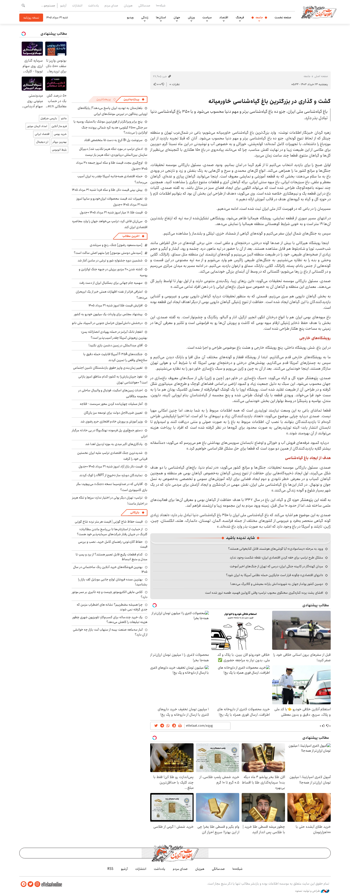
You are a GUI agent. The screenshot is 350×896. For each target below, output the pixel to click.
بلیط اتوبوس (59, 149)
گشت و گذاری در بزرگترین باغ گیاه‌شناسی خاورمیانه (269, 101)
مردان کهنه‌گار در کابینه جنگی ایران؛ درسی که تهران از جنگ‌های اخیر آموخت (276, 566)
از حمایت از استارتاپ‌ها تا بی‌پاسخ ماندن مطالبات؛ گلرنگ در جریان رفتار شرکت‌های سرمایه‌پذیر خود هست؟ (112, 532)
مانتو (64, 118)
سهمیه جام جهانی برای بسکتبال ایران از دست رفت (111, 282)
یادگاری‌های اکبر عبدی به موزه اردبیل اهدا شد (114, 444)
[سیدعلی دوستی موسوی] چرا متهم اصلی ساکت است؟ (108, 252)
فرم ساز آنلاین (59, 126)
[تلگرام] (23, 884)
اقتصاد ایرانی (42, 134)
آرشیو (63, 5)
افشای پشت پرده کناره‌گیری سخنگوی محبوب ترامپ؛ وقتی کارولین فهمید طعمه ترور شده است (264, 592)
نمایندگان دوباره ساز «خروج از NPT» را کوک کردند (111, 475)
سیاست (207, 17)
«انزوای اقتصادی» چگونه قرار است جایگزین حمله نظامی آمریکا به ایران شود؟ (274, 575)
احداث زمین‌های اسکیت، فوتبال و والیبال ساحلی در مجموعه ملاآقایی (112, 393)
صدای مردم (111, 5)
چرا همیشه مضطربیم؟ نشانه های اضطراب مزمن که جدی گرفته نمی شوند (112, 607)
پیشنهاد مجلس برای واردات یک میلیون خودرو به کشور (108, 314)
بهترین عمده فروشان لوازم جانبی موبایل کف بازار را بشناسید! (112, 582)
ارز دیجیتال (42, 142)
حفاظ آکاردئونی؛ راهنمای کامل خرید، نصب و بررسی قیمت (112, 544)
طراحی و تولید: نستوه (308, 891)
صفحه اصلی (321, 76)
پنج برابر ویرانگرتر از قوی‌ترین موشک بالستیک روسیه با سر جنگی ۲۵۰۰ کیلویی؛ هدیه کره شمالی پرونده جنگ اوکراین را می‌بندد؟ (110, 127)
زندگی (144, 17)
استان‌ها (161, 17)
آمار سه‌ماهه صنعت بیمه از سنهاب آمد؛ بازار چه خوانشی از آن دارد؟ (110, 632)
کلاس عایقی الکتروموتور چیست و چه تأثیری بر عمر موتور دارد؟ (109, 594)
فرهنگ (240, 17)
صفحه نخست (283, 17)
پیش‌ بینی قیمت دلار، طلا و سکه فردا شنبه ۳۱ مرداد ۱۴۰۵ (107, 189)
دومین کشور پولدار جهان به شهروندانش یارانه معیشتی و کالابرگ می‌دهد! (276, 584)
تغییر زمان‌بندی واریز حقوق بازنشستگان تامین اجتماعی (108, 367)
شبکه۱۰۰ (160, 5)
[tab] (134, 99)
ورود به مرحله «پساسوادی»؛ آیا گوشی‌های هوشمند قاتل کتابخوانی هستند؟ (275, 548)
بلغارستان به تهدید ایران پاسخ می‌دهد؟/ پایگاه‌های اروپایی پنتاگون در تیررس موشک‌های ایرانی (112, 111)
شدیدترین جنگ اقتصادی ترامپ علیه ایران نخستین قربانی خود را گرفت (112, 455)
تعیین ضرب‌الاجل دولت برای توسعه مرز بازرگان (113, 412)
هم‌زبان (128, 5)
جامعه (259, 17)
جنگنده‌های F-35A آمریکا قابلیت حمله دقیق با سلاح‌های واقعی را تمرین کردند (115, 357)
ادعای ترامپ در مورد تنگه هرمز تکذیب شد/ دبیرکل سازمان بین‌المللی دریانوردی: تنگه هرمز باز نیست (113, 151)
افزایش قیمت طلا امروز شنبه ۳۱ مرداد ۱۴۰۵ (116, 305)
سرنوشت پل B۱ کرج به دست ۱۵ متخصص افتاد (113, 140)
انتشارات (77, 5)
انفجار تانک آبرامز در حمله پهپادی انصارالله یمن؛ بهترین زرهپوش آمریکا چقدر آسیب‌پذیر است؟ (114, 334)
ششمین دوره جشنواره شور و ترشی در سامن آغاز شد (110, 260)
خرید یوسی (60, 134)
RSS (110, 869)
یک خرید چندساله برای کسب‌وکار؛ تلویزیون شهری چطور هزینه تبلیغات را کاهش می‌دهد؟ (109, 620)
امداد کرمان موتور (37, 126)
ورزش (191, 17)
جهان (177, 17)
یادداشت (93, 5)
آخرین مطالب (130, 236)
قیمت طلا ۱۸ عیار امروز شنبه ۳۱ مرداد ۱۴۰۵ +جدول (111, 212)
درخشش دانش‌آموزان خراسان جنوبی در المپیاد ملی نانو (107, 323)
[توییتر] (30, 884)
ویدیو (130, 17)
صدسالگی (144, 5)
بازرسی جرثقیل (48, 118)
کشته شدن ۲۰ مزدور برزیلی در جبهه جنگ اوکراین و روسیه (113, 272)
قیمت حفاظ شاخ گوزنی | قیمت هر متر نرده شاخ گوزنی (109, 521)
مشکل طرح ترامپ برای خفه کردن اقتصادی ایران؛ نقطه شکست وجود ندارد (276, 557)
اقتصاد (223, 17)
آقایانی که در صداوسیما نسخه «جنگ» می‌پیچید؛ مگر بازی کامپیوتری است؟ (111, 487)
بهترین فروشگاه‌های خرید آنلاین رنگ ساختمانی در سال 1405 (110, 569)
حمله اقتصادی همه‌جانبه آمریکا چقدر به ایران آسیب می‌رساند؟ (112, 179)
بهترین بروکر (60, 142)
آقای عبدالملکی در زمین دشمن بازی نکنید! (116, 345)
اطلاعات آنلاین (319, 12)
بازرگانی (134, 512)
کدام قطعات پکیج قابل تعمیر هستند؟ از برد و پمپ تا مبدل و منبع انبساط (111, 557)
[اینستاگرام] (37, 884)
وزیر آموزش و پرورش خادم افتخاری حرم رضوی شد (111, 421)
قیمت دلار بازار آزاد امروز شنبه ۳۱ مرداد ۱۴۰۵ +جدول (111, 466)
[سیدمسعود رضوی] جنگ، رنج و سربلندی (116, 245)
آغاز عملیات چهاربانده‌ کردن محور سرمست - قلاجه (111, 403)
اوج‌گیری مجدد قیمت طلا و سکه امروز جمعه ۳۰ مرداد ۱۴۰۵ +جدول (111, 165)
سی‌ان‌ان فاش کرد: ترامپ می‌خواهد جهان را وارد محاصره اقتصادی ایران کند (109, 224)
